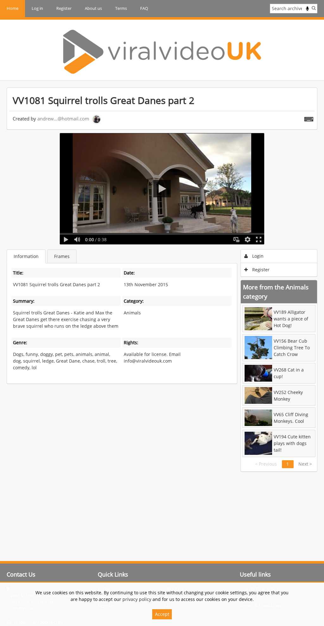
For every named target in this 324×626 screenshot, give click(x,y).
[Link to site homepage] (162, 51)
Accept (162, 614)
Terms (121, 8)
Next (305, 464)
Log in (37, 8)
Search (314, 8)
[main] (162, 279)
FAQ (144, 8)
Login (257, 256)
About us (93, 8)
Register (64, 8)
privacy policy (136, 599)
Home (12, 8)
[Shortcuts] (308, 118)
